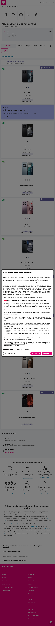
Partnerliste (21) (25, 349)
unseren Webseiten (14, 306)
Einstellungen (10, 353)
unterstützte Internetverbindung (40, 306)
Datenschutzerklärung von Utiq (11, 345)
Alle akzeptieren (47, 353)
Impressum (17, 349)
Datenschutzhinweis (8, 349)
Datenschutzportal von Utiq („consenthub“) (14, 343)
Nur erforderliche (36, 353)
